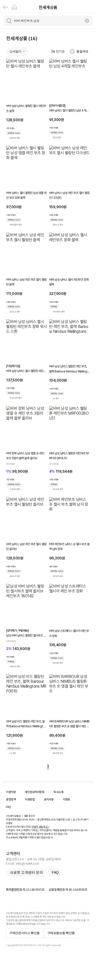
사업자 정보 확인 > (40, 826)
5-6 (51, 837)
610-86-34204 (28, 819)
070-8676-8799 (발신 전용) (18, 826)
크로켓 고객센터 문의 (26, 872)
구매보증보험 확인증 (61, 933)
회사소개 (58, 792)
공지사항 (49, 799)
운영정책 (11, 799)
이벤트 (66, 799)
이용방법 (30, 799)
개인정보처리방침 (34, 792)
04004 (14, 837)
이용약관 (11, 792)
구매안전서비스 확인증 (24, 933)
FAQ (8, 807)
